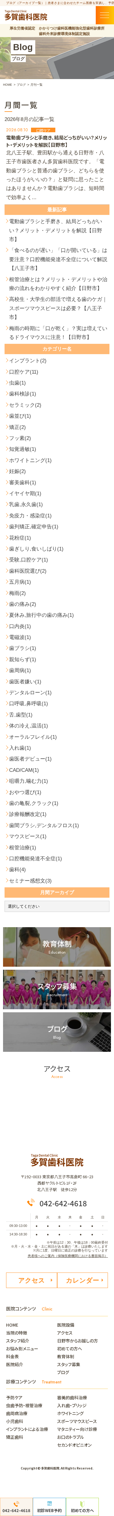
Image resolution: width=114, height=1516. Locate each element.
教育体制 (65, 1356)
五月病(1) (20, 582)
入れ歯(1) (20, 748)
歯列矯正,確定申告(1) (33, 527)
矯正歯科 (14, 1437)
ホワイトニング (70, 1413)
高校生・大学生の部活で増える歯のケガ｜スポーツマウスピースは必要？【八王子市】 (58, 308)
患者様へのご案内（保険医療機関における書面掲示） (68, 1256)
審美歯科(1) (22, 482)
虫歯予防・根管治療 (24, 1405)
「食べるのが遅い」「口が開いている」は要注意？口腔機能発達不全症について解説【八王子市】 (58, 259)
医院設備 (65, 1325)
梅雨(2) (17, 593)
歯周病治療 (16, 1413)
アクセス (31, 1280)
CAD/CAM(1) (24, 770)
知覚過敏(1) (22, 449)
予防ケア (14, 1397)
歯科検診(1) (22, 394)
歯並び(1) (20, 416)
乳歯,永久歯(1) (26, 504)
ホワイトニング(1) (30, 460)
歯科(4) (17, 869)
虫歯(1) (17, 383)
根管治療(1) (22, 848)
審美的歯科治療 (72, 1397)
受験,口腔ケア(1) (28, 560)
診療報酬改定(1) (28, 814)
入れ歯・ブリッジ (72, 1405)
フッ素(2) (20, 438)
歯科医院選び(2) (28, 571)
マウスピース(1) (28, 836)
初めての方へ (69, 1348)
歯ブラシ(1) (22, 648)
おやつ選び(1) (25, 792)
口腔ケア (43, 130)
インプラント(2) (28, 361)
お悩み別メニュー (22, 1348)
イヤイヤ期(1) (25, 493)
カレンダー (82, 1280)
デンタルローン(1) (30, 693)
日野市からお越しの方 (77, 1341)
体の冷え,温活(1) (28, 726)
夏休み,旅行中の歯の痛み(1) (41, 615)
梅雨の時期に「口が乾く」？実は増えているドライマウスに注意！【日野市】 (58, 333)
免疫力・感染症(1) (30, 516)
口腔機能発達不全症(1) (35, 859)
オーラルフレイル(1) (33, 737)
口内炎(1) (20, 626)
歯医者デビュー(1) (30, 759)
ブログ (63, 1372)
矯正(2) (17, 427)
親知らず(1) (22, 659)
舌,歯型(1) (21, 715)
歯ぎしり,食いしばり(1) (36, 549)
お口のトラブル (70, 1437)
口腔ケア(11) (23, 372)
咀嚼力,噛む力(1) (28, 781)
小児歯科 (14, 1421)
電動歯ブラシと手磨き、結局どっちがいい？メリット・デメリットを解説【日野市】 (55, 230)
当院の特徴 (16, 1333)
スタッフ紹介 (17, 1341)
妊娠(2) (17, 471)
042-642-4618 (63, 1203)
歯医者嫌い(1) (25, 682)
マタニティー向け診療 (77, 1429)
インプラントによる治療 (27, 1429)
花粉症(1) (20, 538)
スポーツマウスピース (77, 1421)
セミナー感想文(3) (30, 881)
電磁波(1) (20, 637)
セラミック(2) (25, 405)
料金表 (12, 1356)
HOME (14, 1325)
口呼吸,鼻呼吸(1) (28, 703)
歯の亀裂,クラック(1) (33, 803)
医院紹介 (14, 1364)
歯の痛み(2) (22, 604)
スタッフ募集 (68, 1364)
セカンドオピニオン (74, 1445)
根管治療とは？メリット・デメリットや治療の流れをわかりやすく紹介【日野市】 (58, 284)
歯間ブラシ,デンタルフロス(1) (44, 825)
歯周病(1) (20, 670)
